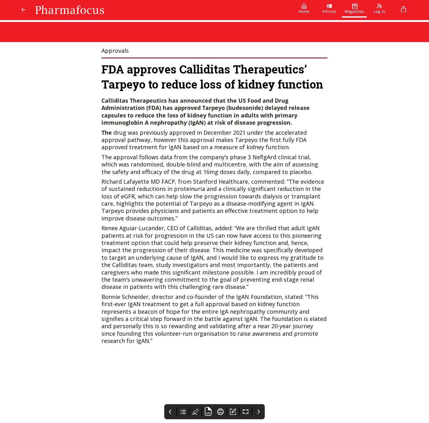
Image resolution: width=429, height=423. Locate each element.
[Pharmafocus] (161, 10)
